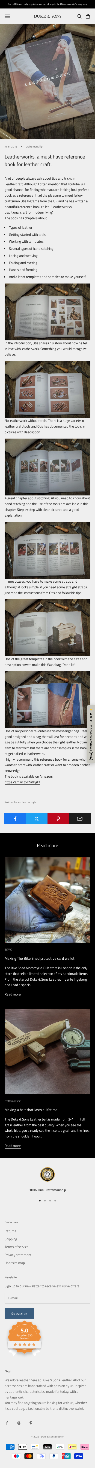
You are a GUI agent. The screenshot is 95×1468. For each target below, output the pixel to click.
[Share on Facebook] (15, 819)
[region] (47, 1180)
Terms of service (17, 1246)
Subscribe (19, 1313)
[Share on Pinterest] (58, 819)
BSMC (8, 949)
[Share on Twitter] (36, 819)
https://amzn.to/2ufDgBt (22, 782)
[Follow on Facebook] (7, 1423)
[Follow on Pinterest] (31, 1423)
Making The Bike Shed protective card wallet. (40, 958)
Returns (10, 1231)
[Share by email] (79, 819)
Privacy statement (18, 1254)
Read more (13, 994)
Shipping (11, 1239)
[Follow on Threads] (19, 1423)
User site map (15, 1262)
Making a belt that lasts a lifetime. (31, 1109)
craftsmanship (34, 146)
